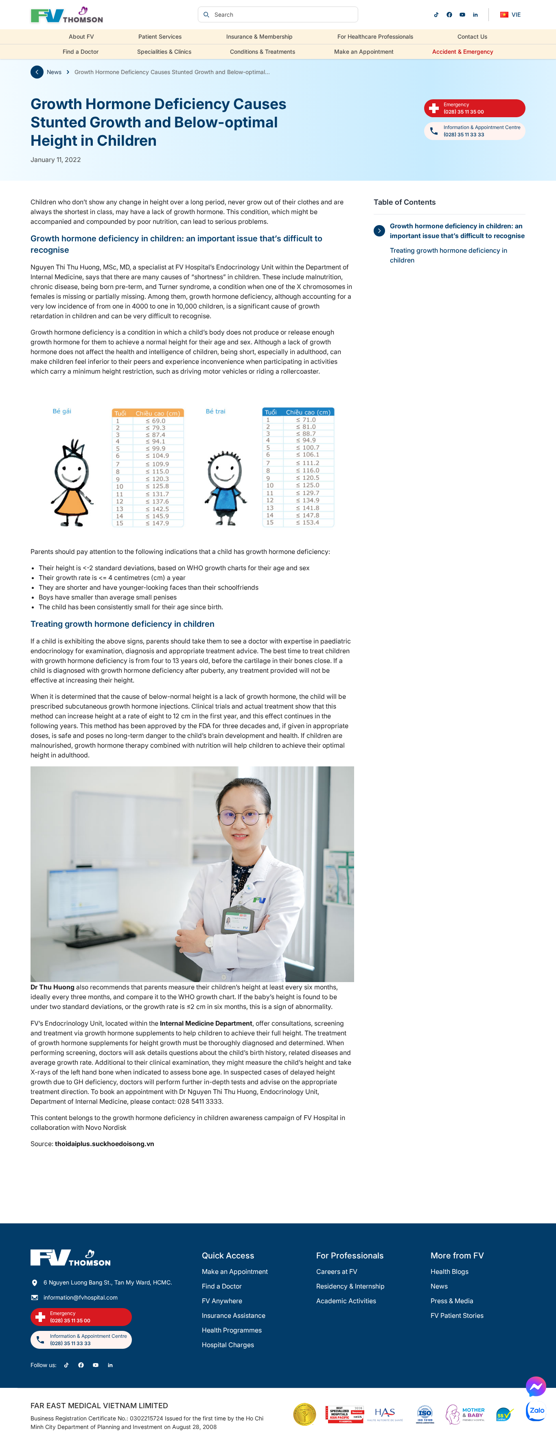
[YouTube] (462, 14)
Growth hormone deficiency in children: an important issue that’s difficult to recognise (457, 231)
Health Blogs (449, 1271)
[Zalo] (536, 1411)
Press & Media (452, 1301)
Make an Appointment (364, 51)
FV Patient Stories (457, 1315)
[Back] (37, 72)
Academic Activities (346, 1301)
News (54, 71)
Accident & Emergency (462, 51)
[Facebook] (449, 14)
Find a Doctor (81, 51)
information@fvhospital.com (81, 1297)
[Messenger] (536, 1386)
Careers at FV (336, 1271)
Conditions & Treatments (262, 51)
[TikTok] (436, 14)
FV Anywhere (222, 1301)
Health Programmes (232, 1330)
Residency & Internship (350, 1286)
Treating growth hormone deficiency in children (448, 255)
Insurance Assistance (233, 1315)
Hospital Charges (228, 1345)
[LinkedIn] (475, 14)
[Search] (206, 14)
